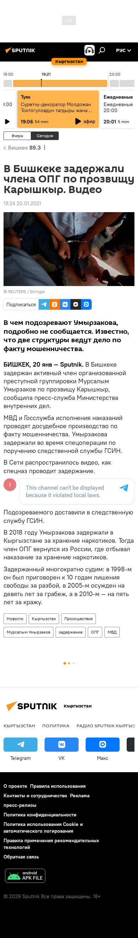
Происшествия (78, 618)
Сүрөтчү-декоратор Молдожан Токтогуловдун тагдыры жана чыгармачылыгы (56, 110)
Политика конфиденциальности (40, 814)
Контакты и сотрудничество (35, 795)
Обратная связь (21, 856)
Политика (55, 725)
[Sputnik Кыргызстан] (21, 53)
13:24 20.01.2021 (22, 203)
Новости (15, 618)
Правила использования (58, 786)
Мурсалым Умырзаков (28, 632)
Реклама (80, 795)
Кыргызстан (44, 618)
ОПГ (95, 632)
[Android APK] (25, 877)
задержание (70, 632)
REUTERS (17, 291)
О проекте (15, 786)
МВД (112, 632)
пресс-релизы (20, 805)
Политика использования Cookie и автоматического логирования (43, 827)
